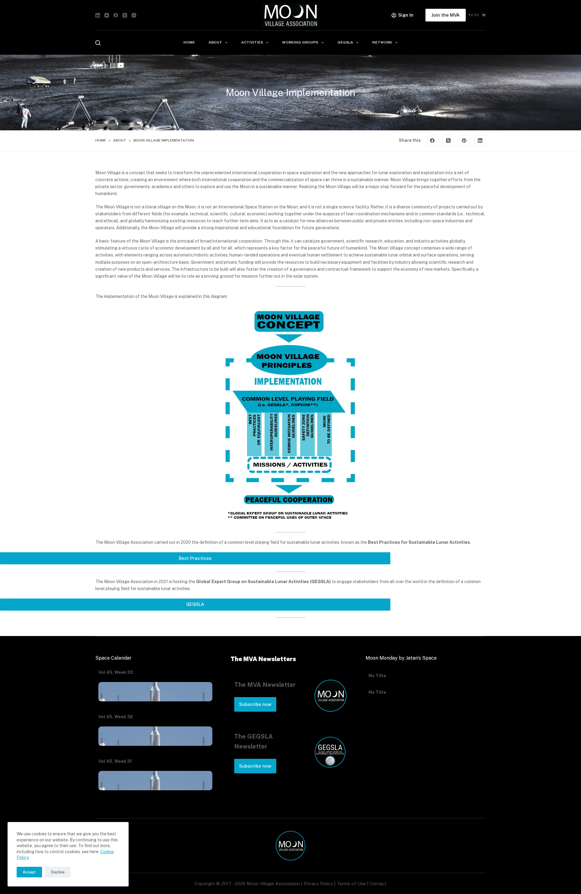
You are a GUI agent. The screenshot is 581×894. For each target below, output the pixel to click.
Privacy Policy (318, 883)
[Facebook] (115, 15)
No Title (377, 672)
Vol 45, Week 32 (115, 716)
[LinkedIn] (97, 15)
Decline (57, 872)
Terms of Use (351, 883)
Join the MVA (446, 15)
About (215, 42)
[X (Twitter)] (125, 15)
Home (189, 42)
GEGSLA (345, 42)
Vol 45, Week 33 (115, 672)
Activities (252, 42)
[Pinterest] (464, 140)
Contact (378, 883)
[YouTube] (106, 15)
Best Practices (195, 558)
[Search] (97, 42)
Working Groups (300, 42)
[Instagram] (134, 15)
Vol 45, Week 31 (115, 761)
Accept (29, 872)
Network (382, 42)
